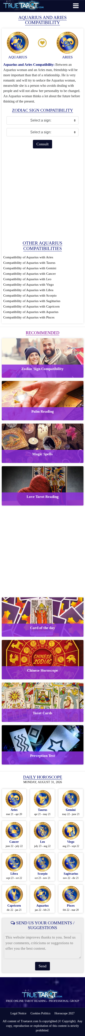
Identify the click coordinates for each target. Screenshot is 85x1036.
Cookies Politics (40, 1013)
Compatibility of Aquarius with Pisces (28, 317)
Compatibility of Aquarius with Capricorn (31, 306)
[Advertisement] (42, 194)
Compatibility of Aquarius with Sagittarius (31, 301)
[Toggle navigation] (76, 5)
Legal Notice (18, 1013)
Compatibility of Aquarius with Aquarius (30, 312)
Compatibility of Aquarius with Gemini (29, 268)
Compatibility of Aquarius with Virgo (28, 284)
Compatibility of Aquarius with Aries (28, 257)
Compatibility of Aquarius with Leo (27, 279)
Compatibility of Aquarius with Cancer (29, 273)
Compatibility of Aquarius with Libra (28, 290)
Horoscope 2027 (64, 1013)
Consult (42, 144)
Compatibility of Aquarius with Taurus (29, 262)
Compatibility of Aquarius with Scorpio (30, 295)
